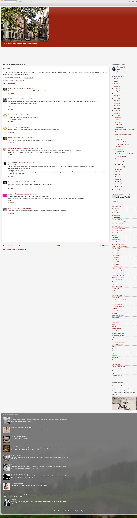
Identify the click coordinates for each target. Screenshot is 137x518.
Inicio (58, 245)
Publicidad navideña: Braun (123, 134)
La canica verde (119, 151)
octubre (117, 164)
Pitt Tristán (11, 162)
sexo (113, 362)
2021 (115, 91)
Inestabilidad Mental (14, 148)
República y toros (117, 360)
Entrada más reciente (11, 245)
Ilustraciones (115, 297)
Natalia (10, 88)
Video (113, 373)
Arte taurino (115, 208)
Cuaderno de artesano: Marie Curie (21, 427)
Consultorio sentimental (119, 221)
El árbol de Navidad (121, 156)
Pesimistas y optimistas (122, 132)
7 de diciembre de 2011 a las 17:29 (23, 88)
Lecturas (114, 308)
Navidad (114, 331)
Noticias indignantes (118, 333)
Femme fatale (116, 248)
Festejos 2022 (116, 255)
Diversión (114, 235)
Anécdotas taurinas (117, 206)
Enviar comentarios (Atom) (19, 249)
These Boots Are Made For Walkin (125, 154)
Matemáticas (115, 317)
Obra (113, 337)
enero (117, 186)
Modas (114, 324)
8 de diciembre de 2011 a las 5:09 (26, 181)
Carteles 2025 (116, 215)
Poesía (114, 353)
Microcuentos (116, 320)
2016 (115, 103)
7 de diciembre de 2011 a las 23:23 (28, 162)
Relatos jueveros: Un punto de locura (22, 418)
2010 (115, 189)
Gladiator (13, 499)
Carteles (114, 210)
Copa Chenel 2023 (117, 224)
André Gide (118, 124)
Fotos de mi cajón (117, 286)
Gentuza (114, 291)
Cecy (9, 208)
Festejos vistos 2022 (118, 271)
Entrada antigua (101, 245)
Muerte (114, 326)
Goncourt (118, 146)
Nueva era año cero (118, 335)
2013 (115, 110)
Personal (114, 348)
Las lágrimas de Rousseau (123, 141)
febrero (117, 184)
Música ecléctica (117, 328)
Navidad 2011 (119, 127)
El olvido (117, 122)
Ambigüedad (118, 139)
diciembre (118, 117)
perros (114, 346)
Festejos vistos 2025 (118, 277)
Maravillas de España (118, 315)
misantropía (115, 322)
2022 (115, 88)
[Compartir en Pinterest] (32, 78)
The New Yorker (116, 368)
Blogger (83, 511)
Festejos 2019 (116, 251)
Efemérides (115, 237)
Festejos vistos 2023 (118, 273)
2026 (115, 78)
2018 (115, 98)
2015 (115, 105)
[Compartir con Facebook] (31, 78)
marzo (117, 181)
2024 (115, 83)
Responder (11, 93)
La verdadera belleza (17, 483)
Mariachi (117, 137)
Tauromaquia (116, 364)
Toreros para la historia (119, 371)
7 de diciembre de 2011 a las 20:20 (20, 127)
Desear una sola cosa (9, 493)
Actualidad (115, 204)
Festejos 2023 (116, 257)
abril (116, 179)
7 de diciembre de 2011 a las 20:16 (20, 115)
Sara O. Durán (12, 194)
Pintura (114, 351)
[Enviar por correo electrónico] (25, 78)
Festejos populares (117, 266)
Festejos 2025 (116, 262)
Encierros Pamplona (118, 244)
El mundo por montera (118, 242)
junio (117, 174)
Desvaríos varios (117, 230)
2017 (115, 100)
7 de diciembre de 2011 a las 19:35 (21, 99)
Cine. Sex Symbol (117, 219)
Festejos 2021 (116, 253)
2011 (115, 115)
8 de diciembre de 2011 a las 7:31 (27, 194)
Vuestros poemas (16, 446)
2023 (115, 86)
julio (116, 171)
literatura (114, 313)
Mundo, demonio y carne (18, 436)
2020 (115, 93)
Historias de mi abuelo (118, 295)
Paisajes (114, 340)
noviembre (118, 162)
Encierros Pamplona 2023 (119, 246)
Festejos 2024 (116, 259)
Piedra (10, 137)
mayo (117, 176)
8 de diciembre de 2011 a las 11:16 (22, 208)
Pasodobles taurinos (118, 344)
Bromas (117, 159)
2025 (115, 81)
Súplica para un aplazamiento (19, 474)
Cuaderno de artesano (118, 228)
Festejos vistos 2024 (118, 275)
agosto (117, 169)
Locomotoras (119, 149)
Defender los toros (118, 386)
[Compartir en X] (29, 78)
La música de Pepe (117, 304)
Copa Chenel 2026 (117, 226)
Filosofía (21, 80)
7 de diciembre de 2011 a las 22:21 (22, 137)
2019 (115, 96)
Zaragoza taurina (117, 375)
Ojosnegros (11, 181)
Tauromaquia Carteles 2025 (120, 366)
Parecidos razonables (118, 342)
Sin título (117, 119)
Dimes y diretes (116, 233)
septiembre (118, 167)
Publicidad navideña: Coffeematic (125, 129)
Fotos (113, 284)
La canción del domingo (119, 299)
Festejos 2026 (116, 264)
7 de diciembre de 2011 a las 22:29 (31, 148)
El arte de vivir (14, 80)
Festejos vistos (116, 268)
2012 (115, 113)
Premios (114, 355)
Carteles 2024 (116, 213)
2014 (115, 108)
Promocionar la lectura (17, 455)
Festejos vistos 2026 (118, 279)
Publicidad (115, 357)
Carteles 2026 (116, 217)
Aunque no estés (16, 465)
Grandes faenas (116, 293)
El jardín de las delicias (122, 144)
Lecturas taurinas (117, 311)
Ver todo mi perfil (122, 72)
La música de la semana (119, 302)
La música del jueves (118, 306)
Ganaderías (115, 288)
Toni (9, 99)
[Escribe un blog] (27, 78)
